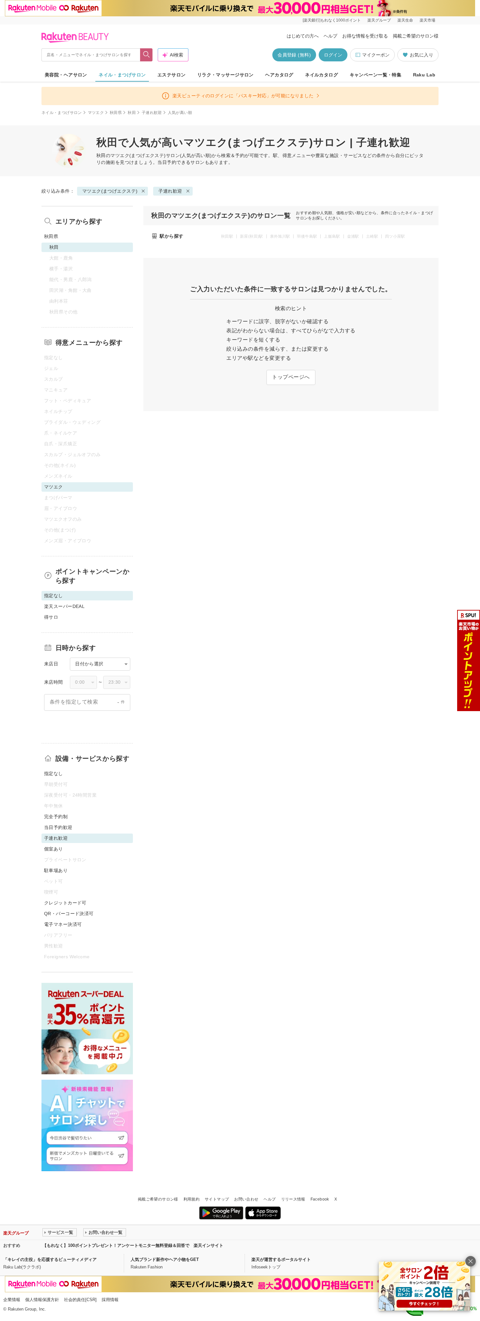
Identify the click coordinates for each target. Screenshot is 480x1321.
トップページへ (291, 377)
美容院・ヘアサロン (66, 74)
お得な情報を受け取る (365, 36)
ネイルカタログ (321, 74)
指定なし (53, 773)
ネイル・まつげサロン (122, 74)
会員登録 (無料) (294, 54)
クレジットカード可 (65, 902)
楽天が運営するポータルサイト (281, 1259)
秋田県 (116, 112)
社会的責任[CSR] (80, 1299)
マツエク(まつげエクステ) (138, 155)
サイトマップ (217, 1199)
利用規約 (192, 1199)
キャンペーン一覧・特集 (376, 74)
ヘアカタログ (279, 74)
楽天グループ (379, 20)
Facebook (320, 1199)
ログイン (333, 54)
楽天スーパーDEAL (64, 606)
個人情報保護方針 (42, 1299)
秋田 (132, 112)
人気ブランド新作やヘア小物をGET (165, 1259)
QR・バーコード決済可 (69, 913)
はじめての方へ (303, 36)
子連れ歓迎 (152, 112)
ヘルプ (330, 36)
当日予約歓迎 (58, 827)
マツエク (96, 112)
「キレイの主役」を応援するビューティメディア (50, 1259)
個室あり (53, 848)
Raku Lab (424, 74)
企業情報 (11, 1299)
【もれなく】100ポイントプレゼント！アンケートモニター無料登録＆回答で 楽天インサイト (132, 1245)
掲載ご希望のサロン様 (416, 36)
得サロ (51, 617)
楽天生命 (405, 20)
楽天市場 (427, 20)
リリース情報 (293, 1199)
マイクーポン (376, 54)
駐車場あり (56, 870)
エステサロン (171, 74)
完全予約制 (56, 816)
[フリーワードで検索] (146, 54)
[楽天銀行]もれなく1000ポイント (332, 20)
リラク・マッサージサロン (225, 74)
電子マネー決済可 (63, 924)
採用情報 (110, 1299)
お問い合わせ (246, 1199)
